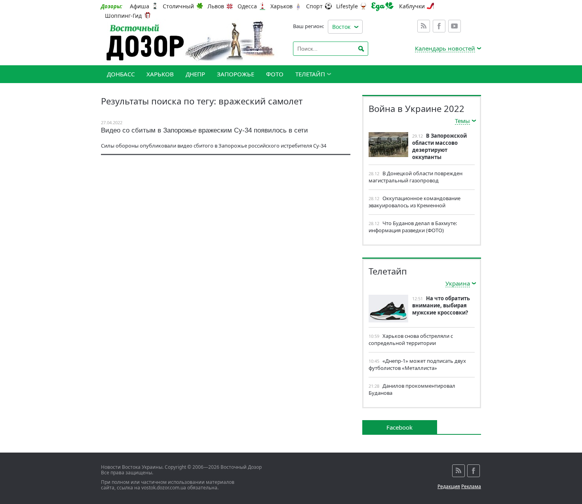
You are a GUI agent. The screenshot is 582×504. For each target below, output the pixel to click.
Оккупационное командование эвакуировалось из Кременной (414, 202)
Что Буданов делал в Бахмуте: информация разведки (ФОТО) (413, 227)
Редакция (448, 486)
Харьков (281, 6)
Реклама (471, 486)
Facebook (439, 26)
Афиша (139, 6)
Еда (382, 6)
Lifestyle (347, 6)
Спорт (314, 6)
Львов (215, 6)
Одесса (247, 6)
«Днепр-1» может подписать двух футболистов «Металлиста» (417, 364)
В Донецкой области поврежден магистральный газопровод (415, 177)
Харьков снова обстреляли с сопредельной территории (411, 339)
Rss (423, 26)
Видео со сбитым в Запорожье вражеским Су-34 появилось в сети (204, 130)
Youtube (454, 26)
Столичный (178, 6)
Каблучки (412, 6)
